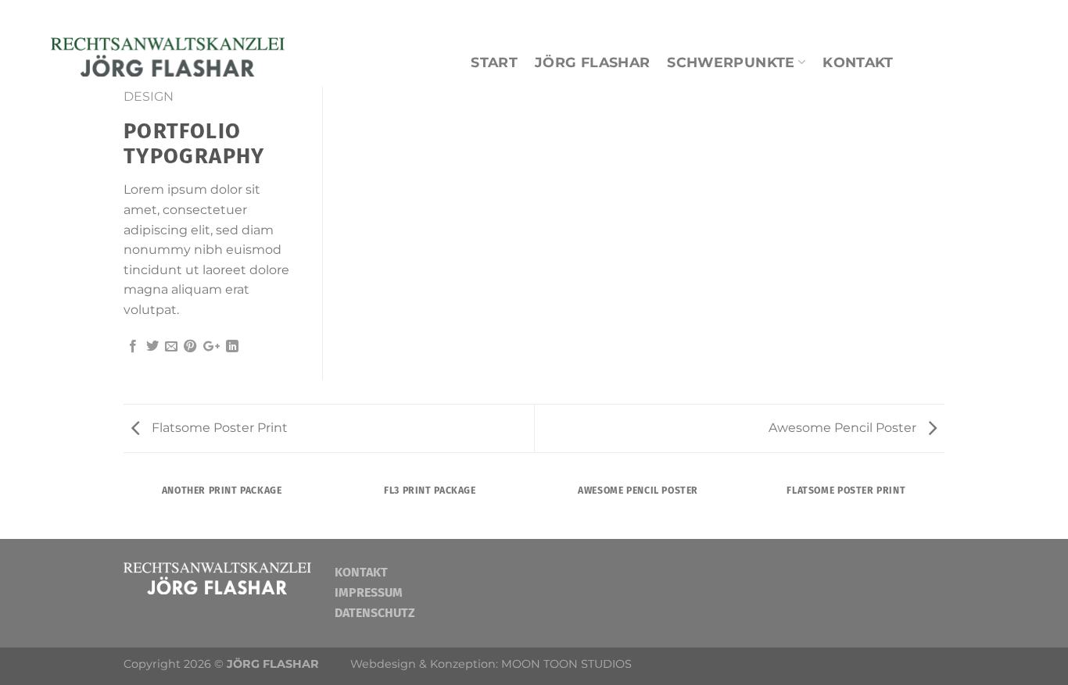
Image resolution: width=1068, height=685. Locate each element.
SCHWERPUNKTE (730, 62)
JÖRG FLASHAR (592, 62)
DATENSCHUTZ (375, 612)
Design (149, 96)
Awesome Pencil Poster (844, 427)
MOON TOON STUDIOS (566, 664)
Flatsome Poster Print (218, 427)
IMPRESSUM (369, 592)
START (494, 62)
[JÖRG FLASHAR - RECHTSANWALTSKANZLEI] (168, 54)
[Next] (942, 506)
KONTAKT (858, 62)
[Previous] (126, 506)
